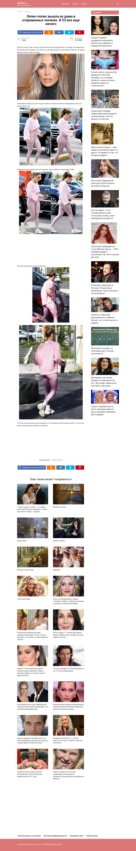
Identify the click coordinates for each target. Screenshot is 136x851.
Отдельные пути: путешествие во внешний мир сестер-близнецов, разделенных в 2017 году (29, 774)
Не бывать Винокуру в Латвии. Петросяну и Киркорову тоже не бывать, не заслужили (105, 289)
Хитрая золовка (59, 541)
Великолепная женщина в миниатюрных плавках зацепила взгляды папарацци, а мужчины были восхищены (68, 707)
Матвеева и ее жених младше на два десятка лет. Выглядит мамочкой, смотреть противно (103, 381)
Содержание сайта (76, 836)
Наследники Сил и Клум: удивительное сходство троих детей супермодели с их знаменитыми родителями (32, 707)
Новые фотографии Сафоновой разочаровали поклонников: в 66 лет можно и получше (104, 115)
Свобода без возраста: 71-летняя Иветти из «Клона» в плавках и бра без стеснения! (67, 740)
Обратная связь (92, 836)
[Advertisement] (51, 250)
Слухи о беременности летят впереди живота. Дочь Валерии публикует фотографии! (103, 410)
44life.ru (22, 3)
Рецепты (75, 4)
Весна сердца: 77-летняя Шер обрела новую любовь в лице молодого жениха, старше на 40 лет (68, 635)
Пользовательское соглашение (29, 836)
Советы (84, 4)
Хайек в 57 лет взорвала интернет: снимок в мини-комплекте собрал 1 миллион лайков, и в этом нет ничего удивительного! (31, 672)
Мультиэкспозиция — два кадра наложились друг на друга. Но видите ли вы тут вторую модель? (104, 151)
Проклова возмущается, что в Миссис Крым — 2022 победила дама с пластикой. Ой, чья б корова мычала (105, 251)
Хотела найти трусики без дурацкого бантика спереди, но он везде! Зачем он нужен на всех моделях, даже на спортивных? (104, 79)
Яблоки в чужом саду (25, 570)
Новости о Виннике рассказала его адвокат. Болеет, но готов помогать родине (104, 319)
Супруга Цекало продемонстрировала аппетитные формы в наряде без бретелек (102, 42)
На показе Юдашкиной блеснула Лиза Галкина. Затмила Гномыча (103, 183)
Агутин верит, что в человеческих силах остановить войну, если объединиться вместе (103, 214)
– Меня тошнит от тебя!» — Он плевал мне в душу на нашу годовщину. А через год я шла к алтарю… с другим (32, 509)
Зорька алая (21, 541)
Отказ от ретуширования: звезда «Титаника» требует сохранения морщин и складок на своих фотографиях (68, 601)
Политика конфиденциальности (55, 836)
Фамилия (56, 570)
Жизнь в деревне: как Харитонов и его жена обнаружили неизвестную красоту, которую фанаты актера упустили (32, 740)
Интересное (65, 4)
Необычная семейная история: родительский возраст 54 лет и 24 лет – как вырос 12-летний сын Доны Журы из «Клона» (32, 636)
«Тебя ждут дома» (24, 599)
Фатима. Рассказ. (59, 507)
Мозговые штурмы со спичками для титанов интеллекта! (102, 351)
